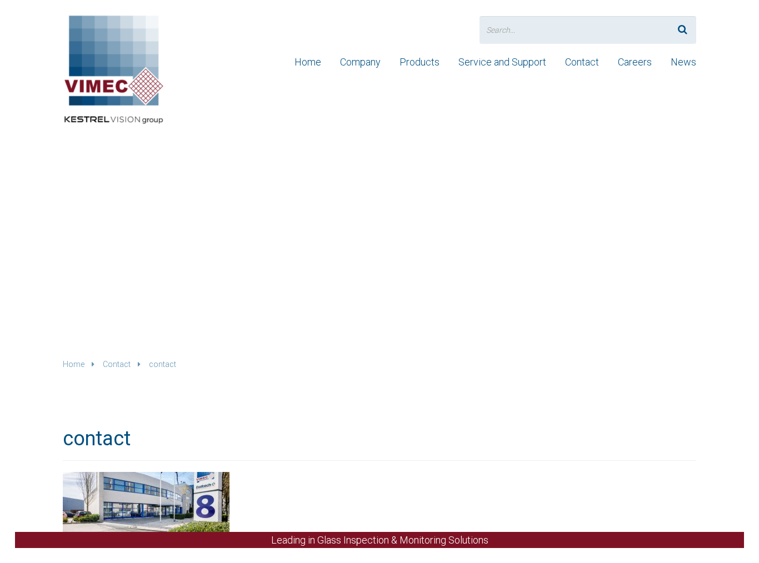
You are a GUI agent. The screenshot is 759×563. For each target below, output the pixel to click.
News (683, 62)
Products (420, 62)
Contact (582, 62)
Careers (635, 62)
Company (360, 62)
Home (307, 62)
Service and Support (502, 62)
